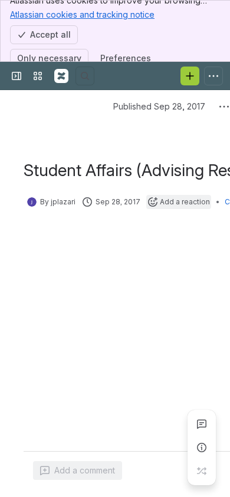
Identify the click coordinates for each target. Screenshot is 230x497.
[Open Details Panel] (201, 447)
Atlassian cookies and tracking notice (82, 14)
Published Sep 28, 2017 (159, 106)
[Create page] (201, 471)
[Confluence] (61, 76)
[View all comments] (201, 424)
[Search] (84, 76)
